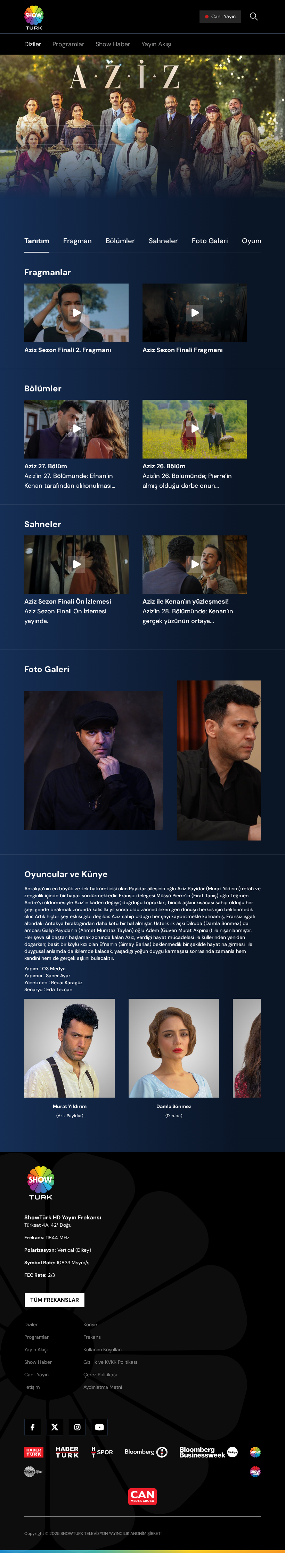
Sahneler (163, 240)
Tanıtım (36, 240)
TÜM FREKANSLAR (54, 1300)
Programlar (68, 44)
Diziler (32, 44)
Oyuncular (259, 240)
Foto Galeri (210, 240)
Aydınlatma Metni (102, 1387)
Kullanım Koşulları (102, 1349)
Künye (90, 1324)
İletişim (32, 1387)
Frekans (92, 1337)
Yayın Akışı (156, 44)
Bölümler (120, 240)
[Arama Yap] (254, 16)
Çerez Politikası (100, 1374)
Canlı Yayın (36, 1374)
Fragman (77, 240)
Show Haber (113, 44)
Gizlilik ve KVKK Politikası (110, 1362)
